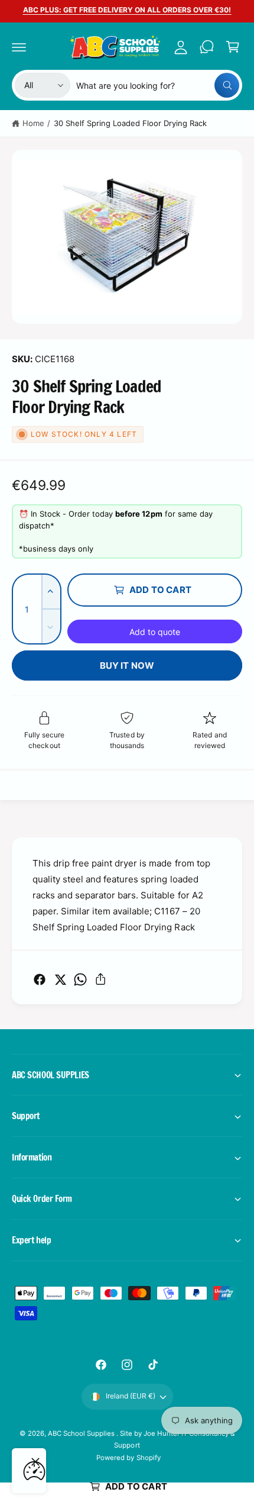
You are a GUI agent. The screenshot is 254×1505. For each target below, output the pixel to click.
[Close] (35, 1462)
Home (33, 123)
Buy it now (127, 665)
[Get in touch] (207, 47)
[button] (19, 47)
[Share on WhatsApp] (80, 979)
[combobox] (157, 85)
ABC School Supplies (82, 1433)
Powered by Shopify (128, 1458)
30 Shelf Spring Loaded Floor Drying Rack (130, 123)
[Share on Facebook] (39, 979)
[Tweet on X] (60, 979)
